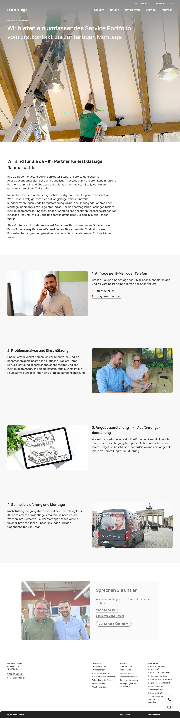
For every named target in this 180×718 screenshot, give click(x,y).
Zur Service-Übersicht (113, 623)
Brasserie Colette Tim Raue (160, 679)
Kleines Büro (125, 669)
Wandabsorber (98, 669)
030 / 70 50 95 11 (142, 3)
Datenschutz (154, 714)
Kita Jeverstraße (155, 693)
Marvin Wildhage (155, 686)
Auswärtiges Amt (155, 689)
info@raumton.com (164, 3)
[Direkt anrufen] (169, 699)
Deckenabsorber (99, 666)
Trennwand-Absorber (101, 673)
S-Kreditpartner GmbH (158, 676)
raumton (167, 10)
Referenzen (132, 10)
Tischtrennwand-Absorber (103, 676)
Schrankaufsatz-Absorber (103, 680)
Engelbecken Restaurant (159, 683)
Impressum (125, 714)
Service (151, 10)
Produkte (98, 10)
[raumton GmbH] (17, 10)
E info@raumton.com (106, 296)
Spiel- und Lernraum (129, 680)
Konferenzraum (127, 673)
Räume (114, 10)
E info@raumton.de (16, 678)
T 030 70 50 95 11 (103, 291)
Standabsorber (98, 683)
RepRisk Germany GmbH (159, 672)
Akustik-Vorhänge (99, 687)
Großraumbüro (126, 666)
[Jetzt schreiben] (169, 707)
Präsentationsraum (128, 676)
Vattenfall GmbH (155, 696)
